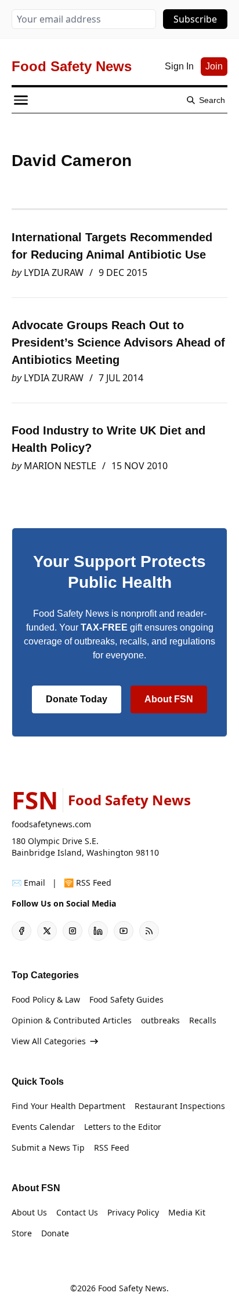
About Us (29, 1212)
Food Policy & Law (46, 999)
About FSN (168, 699)
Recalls (202, 1020)
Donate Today (76, 699)
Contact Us (77, 1212)
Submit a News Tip (48, 1147)
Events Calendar (43, 1126)
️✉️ (28, 882)
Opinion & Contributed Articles (72, 1020)
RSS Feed (111, 1147)
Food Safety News (132, 1288)
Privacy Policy (133, 1212)
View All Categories (49, 1041)
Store (22, 1233)
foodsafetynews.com (51, 824)
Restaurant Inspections (180, 1105)
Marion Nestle (60, 465)
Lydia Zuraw (54, 272)
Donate (55, 1233)
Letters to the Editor (122, 1126)
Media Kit (186, 1212)
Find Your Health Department (68, 1105)
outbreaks (160, 1020)
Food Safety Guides (126, 999)
